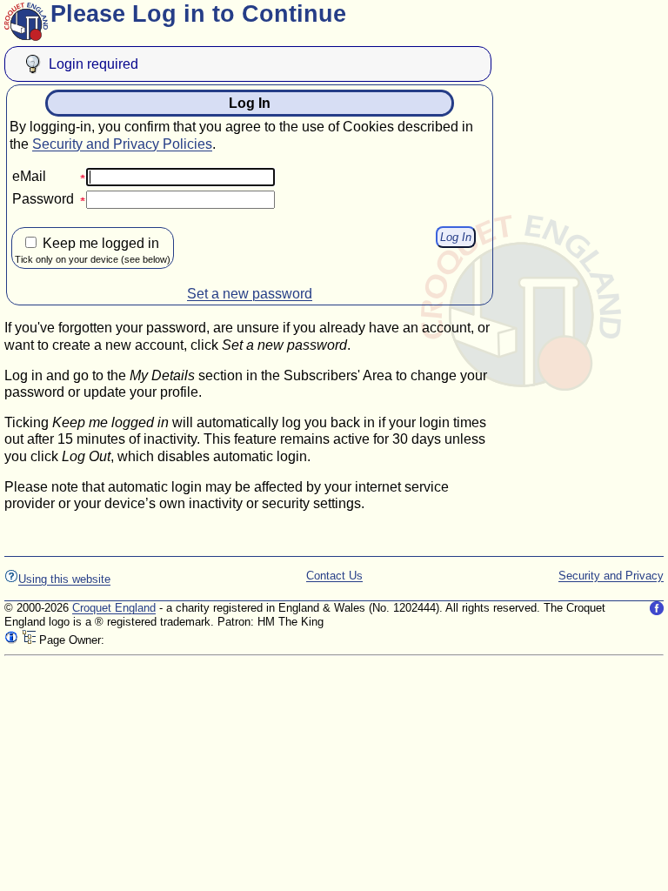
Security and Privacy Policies (122, 144)
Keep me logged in (92, 250)
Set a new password (249, 293)
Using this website (64, 579)
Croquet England (114, 607)
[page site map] (29, 639)
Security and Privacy (611, 575)
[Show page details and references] (11, 639)
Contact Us (334, 575)
